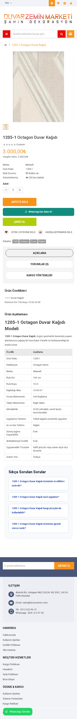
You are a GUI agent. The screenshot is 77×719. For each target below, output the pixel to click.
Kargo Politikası (11, 664)
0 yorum (20, 144)
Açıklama (39, 253)
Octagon (24, 241)
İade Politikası (10, 674)
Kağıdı (42, 241)
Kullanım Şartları (11, 640)
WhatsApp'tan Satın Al (40, 211)
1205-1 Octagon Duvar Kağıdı (29, 45)
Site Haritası (9, 650)
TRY (7, 3)
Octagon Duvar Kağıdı (37, 137)
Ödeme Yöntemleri (13, 698)
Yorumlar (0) (39, 264)
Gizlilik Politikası (11, 645)
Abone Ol (64, 565)
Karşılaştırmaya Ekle (58, 232)
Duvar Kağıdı (17, 298)
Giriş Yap (71, 3)
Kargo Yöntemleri (39, 275)
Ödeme (64, 3)
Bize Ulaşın (9, 679)
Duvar (34, 241)
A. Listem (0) (58, 3)
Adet (6, 183)
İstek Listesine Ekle (23, 232)
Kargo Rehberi (10, 703)
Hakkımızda (9, 635)
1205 (15, 241)
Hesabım (52, 3)
